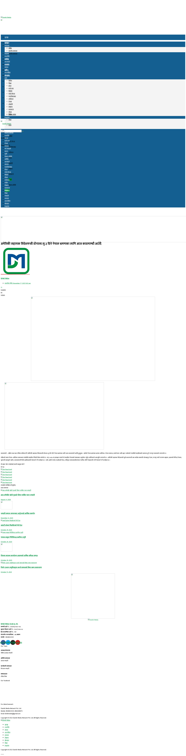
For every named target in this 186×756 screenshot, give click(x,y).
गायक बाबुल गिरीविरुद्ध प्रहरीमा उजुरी (13, 537)
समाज (6, 86)
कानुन (6, 151)
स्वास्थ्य (7, 53)
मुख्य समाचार (8, 130)
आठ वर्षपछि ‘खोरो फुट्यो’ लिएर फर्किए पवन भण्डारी (18, 495)
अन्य (6, 109)
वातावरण (11, 174)
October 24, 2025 (6, 541)
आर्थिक (7, 59)
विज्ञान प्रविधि (12, 185)
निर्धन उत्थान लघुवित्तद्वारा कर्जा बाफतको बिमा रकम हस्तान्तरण (21, 567)
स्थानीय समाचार (13, 53)
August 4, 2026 (6, 499)
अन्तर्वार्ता (7, 61)
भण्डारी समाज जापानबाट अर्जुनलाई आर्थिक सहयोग (18, 513)
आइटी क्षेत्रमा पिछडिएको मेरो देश (11, 525)
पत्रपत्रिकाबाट (12, 147)
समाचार (7, 45)
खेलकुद (7, 75)
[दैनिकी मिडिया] (5, 720)
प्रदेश (10, 86)
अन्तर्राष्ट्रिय (7, 98)
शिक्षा (10, 120)
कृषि (6, 92)
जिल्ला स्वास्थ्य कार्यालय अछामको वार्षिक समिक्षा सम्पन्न (19, 555)
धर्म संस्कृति (8, 148)
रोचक (10, 157)
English (7, 117)
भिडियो (10, 136)
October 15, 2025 (6, 572)
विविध (10, 80)
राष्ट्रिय (10, 48)
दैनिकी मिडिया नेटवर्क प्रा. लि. (9, 624)
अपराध (7, 64)
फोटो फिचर (12, 141)
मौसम (10, 179)
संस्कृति (11, 163)
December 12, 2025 (7, 518)
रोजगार (7, 146)
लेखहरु (11, 168)
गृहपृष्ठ (6, 37)
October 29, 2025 (6, 530)
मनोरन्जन (11, 88)
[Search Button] (23, 131)
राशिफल (11, 152)
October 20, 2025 (6, 560)
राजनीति (7, 56)
